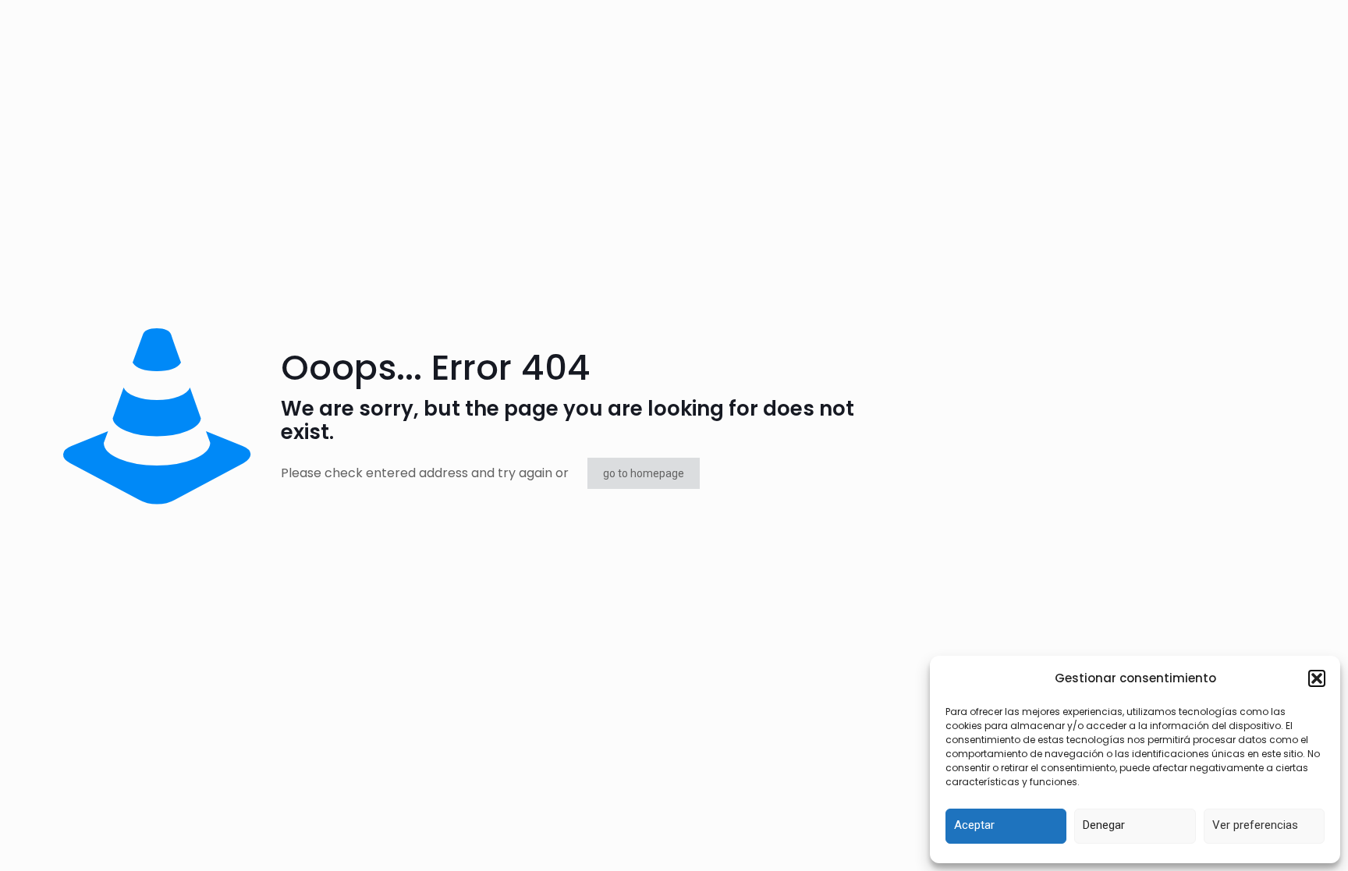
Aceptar (974, 825)
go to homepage (643, 473)
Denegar (1104, 825)
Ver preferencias (1255, 825)
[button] (1317, 678)
